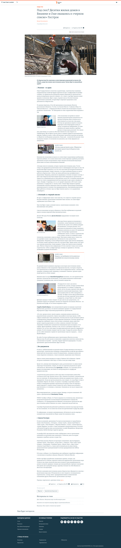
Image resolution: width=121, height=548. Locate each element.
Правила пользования (22, 529)
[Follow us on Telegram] (71, 522)
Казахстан (19, 540)
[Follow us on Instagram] (65, 522)
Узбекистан (64, 540)
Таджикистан (42, 540)
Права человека (43, 532)
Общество (40, 7)
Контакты (19, 524)
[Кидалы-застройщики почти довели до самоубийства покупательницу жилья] (46, 258)
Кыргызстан (20, 542)
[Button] (66, 28)
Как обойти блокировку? (23, 526)
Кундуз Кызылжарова (42, 21)
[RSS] (81, 522)
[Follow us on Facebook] (68, 522)
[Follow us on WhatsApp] (75, 522)
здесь (62, 480)
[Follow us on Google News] (78, 522)
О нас (18, 521)
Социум (41, 529)
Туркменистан (43, 542)
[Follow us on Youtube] (62, 522)
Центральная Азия (43, 524)
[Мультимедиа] (117, 2)
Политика (41, 526)
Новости (41, 521)
